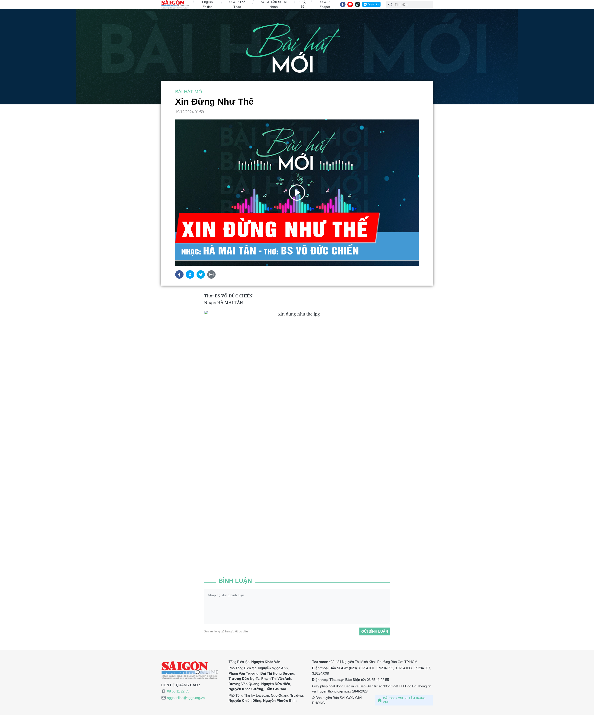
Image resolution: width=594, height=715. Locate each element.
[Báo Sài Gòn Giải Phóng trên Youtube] (350, 4)
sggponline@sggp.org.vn (186, 698)
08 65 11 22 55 (178, 691)
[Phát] (297, 192)
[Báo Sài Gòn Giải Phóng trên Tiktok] (357, 4)
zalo (190, 274)
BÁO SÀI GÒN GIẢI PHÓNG (175, 4)
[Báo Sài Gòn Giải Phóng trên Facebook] (342, 4)
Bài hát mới (297, 61)
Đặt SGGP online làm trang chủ (404, 700)
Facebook (179, 274)
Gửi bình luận (374, 631)
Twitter (201, 274)
